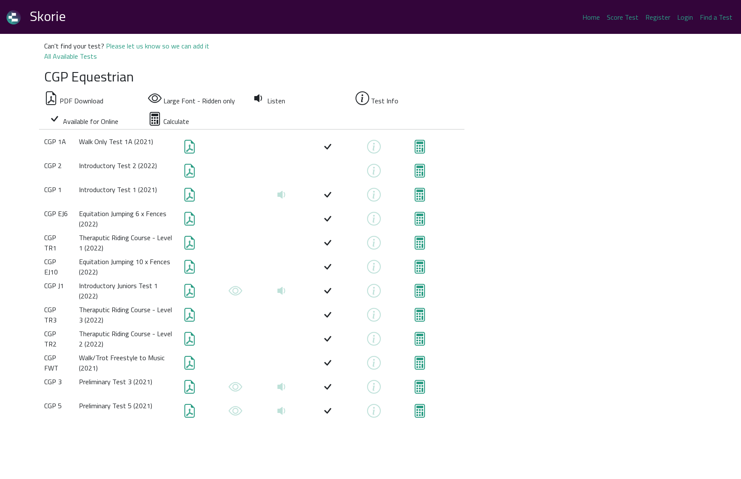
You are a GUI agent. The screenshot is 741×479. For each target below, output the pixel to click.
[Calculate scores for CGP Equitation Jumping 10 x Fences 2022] (420, 269)
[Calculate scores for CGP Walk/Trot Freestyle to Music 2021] (420, 365)
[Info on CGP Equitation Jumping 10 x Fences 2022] (374, 269)
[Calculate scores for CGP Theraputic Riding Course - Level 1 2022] (420, 245)
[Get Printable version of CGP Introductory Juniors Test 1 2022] (189, 293)
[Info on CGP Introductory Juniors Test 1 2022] (374, 293)
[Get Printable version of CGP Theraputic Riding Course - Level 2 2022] (189, 341)
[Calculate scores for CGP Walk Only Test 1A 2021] (420, 149)
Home (591, 17)
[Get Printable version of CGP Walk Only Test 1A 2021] (189, 149)
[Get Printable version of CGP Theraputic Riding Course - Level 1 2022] (189, 245)
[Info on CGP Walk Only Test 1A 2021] (374, 149)
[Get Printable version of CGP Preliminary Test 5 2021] (189, 413)
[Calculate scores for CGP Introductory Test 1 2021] (420, 197)
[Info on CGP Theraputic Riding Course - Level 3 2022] (374, 317)
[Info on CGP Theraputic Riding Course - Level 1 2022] (374, 245)
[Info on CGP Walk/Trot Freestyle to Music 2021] (374, 365)
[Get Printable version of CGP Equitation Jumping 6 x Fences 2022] (189, 221)
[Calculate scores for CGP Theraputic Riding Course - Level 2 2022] (420, 341)
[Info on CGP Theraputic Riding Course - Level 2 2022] (374, 341)
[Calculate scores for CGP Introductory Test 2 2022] (420, 173)
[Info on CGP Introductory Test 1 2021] (374, 197)
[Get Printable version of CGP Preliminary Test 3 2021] (189, 389)
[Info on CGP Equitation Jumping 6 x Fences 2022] (374, 221)
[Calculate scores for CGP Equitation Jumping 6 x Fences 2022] (420, 221)
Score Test (623, 17)
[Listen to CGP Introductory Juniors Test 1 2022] (282, 293)
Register (657, 17)
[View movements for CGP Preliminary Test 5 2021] (235, 413)
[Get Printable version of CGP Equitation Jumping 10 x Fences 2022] (189, 269)
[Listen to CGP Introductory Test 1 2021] (282, 197)
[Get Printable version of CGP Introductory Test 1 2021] (189, 197)
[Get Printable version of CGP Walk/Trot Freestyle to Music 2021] (189, 365)
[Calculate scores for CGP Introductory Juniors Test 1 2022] (420, 293)
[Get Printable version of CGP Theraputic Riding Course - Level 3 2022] (189, 317)
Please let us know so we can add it (157, 46)
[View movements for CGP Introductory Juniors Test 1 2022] (235, 293)
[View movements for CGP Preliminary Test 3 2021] (235, 389)
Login (685, 17)
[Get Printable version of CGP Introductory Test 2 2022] (189, 173)
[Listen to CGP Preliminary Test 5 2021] (282, 413)
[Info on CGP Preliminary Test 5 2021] (374, 413)
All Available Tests (70, 56)
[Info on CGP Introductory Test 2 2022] (374, 173)
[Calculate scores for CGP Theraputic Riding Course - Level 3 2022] (420, 317)
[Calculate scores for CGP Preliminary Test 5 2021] (420, 413)
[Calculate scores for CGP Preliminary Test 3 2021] (420, 389)
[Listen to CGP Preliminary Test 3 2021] (282, 389)
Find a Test (716, 17)
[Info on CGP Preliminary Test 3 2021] (374, 389)
